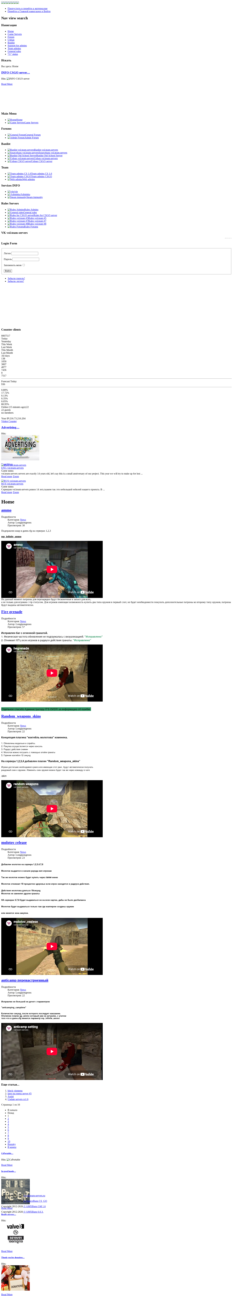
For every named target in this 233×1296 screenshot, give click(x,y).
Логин (7, 253)
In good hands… (8, 1171)
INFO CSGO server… (15, 72)
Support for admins (17, 45)
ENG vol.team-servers (12, 468)
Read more (6, 476)
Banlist (11, 42)
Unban (11, 40)
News (23, 519)
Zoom (16, 476)
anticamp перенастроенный (24, 980)
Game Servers (15, 34)
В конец (12, 1147)
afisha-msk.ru (228, 238)
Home (11, 31)
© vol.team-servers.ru (34, 1195)
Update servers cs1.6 (18, 1099)
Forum (11, 37)
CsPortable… (7, 1153)
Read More (7, 84)
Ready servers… (8, 1214)
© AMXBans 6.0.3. (33, 1211)
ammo (6, 510)
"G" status (13, 54)
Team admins (14, 48)
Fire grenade (11, 612)
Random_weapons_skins (21, 716)
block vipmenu (15, 1090)
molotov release (14, 842)
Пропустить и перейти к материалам (27, 8)
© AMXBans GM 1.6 (34, 1206)
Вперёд (12, 1144)
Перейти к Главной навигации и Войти (29, 11)
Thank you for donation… (13, 1257)
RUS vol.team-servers (12, 483)
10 (9, 1141)
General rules (14, 51)
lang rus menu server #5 (20, 1093)
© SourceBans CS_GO (35, 1201)
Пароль (8, 259)
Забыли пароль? (16, 278)
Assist (11, 1096)
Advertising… (10, 427)
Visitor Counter (9, 421)
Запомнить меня (12, 265)
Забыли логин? (16, 281)
